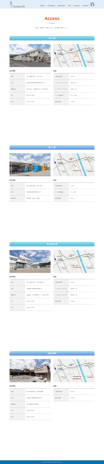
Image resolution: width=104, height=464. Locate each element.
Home (42, 5)
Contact (85, 5)
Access (77, 5)
